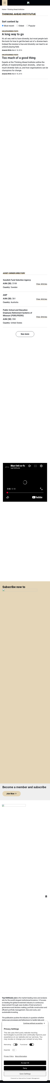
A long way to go (13, 34)
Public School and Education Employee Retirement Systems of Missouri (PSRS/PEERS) (17, 313)
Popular (31, 26)
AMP (5, 295)
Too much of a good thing (19, 58)
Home (4, 9)
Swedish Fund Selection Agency (17, 280)
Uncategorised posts (10, 31)
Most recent (9, 26)
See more (25, 334)
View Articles (41, 284)
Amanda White (6, 50)
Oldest (21, 26)
